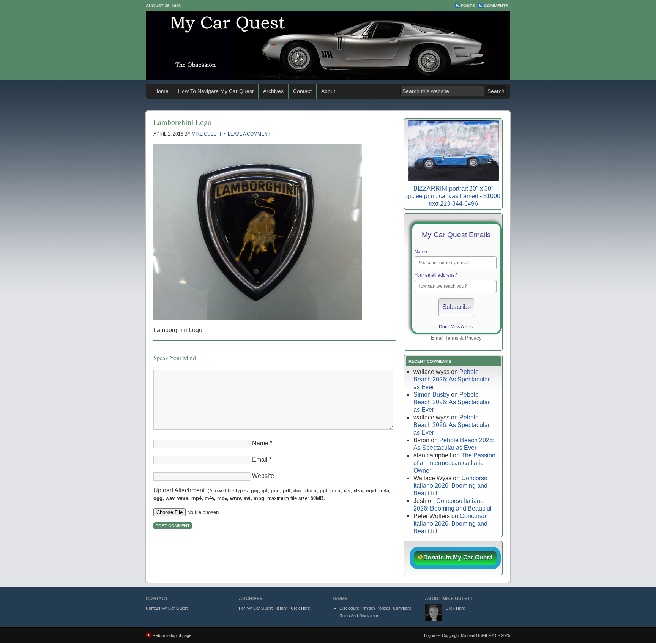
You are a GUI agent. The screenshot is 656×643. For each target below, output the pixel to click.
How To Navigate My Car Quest (216, 91)
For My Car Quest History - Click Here (274, 608)
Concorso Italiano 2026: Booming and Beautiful (450, 485)
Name (260, 443)
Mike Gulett (207, 134)
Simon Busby (431, 394)
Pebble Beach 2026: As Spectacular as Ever (451, 379)
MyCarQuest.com (328, 45)
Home (161, 91)
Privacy (473, 338)
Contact (302, 91)
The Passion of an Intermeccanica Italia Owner (454, 463)
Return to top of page (172, 635)
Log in (429, 635)
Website (263, 476)
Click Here (455, 608)
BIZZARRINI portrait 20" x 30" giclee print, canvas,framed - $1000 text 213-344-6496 (453, 196)
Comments (496, 5)
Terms (452, 338)
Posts (468, 5)
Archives (273, 91)
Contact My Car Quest (167, 608)
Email (260, 459)
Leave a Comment (249, 134)
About (328, 91)
